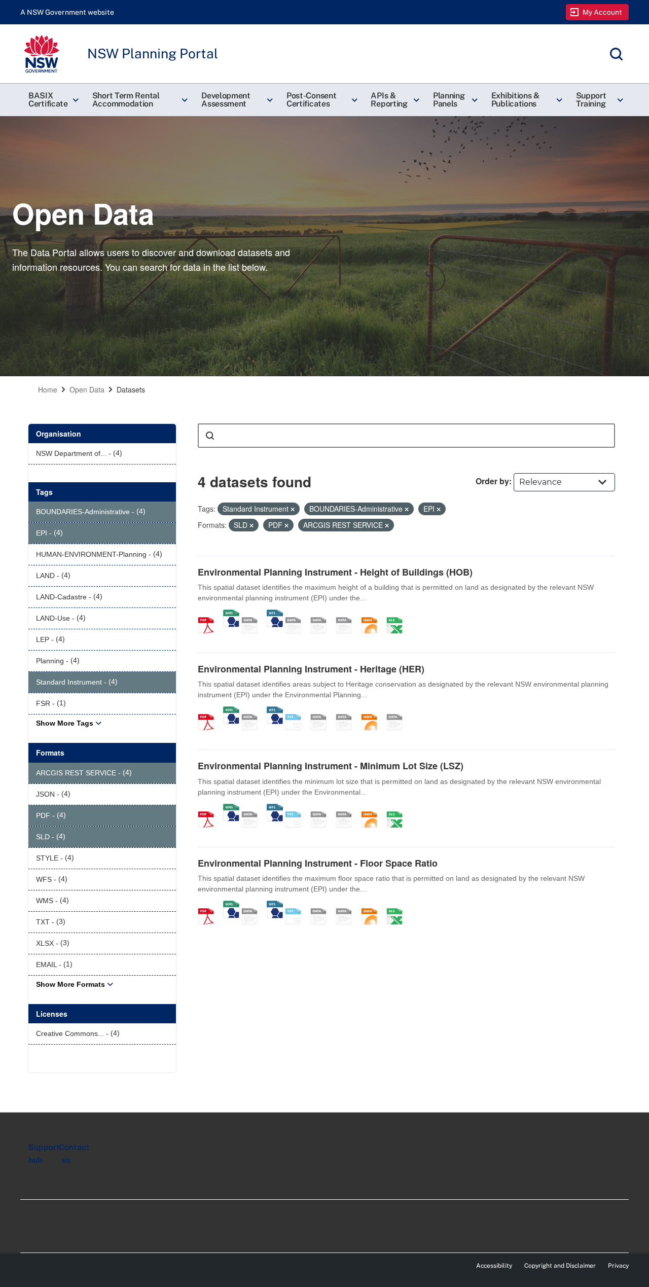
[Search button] (210, 435)
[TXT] (296, 711)
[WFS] (275, 615)
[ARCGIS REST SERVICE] (253, 615)
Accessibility (494, 1265)
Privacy (618, 1265)
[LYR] (398, 711)
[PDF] (209, 615)
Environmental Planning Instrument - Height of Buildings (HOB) (335, 572)
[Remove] (293, 509)
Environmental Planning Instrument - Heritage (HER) (311, 668)
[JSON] (372, 615)
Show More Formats (70, 984)
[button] (52, 100)
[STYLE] (296, 615)
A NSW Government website (67, 12)
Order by (492, 481)
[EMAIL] (347, 615)
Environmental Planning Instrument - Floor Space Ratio (318, 863)
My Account (603, 12)
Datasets (131, 389)
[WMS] (231, 615)
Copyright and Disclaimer (560, 1265)
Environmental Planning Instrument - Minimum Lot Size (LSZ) (330, 765)
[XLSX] (398, 615)
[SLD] (322, 615)
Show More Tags (64, 723)
